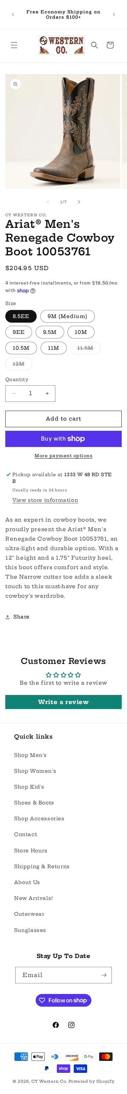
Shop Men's (30, 755)
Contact (25, 834)
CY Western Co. (49, 1081)
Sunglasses (30, 930)
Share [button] (21, 617)
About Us (27, 882)
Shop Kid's (29, 787)
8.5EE (21, 316)
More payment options (63, 455)
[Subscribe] (103, 975)
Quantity (16, 379)
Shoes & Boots (34, 803)
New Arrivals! (33, 898)
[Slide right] (79, 202)
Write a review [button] (63, 701)
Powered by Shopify (91, 1081)
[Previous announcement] (13, 14)
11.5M (89, 349)
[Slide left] (48, 202)
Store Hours (31, 850)
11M (53, 348)
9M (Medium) (67, 316)
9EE (19, 332)
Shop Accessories (39, 818)
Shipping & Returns (42, 866)
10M (81, 332)
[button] (14, 45)
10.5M (21, 348)
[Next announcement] (114, 14)
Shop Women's (35, 771)
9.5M (50, 332)
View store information (45, 500)
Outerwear (29, 914)
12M (22, 365)
